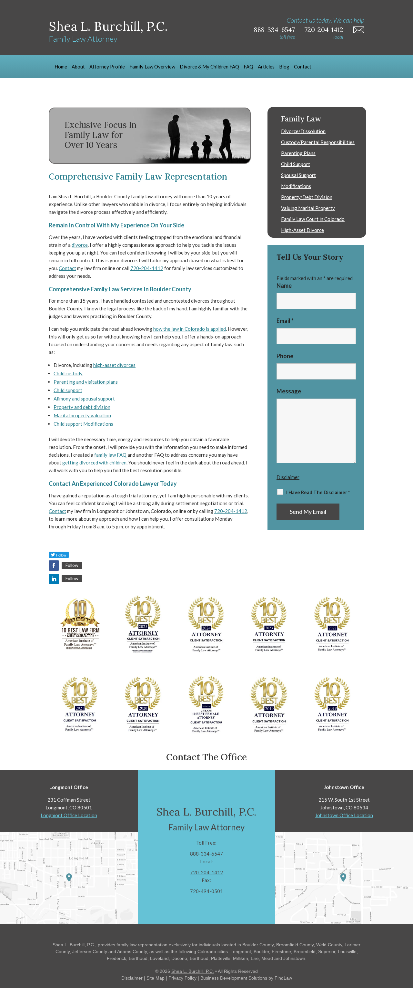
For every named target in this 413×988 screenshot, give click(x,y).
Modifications (296, 186)
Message (289, 391)
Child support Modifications (83, 424)
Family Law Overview (152, 66)
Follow (71, 565)
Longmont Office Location (69, 815)
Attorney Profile (107, 66)
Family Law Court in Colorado (313, 219)
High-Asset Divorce (302, 230)
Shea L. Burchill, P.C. (192, 971)
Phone (285, 355)
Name (284, 285)
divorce (80, 245)
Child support (68, 390)
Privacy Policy (182, 978)
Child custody (68, 373)
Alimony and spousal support (84, 398)
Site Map (155, 978)
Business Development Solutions (233, 978)
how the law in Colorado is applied (189, 329)
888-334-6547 (274, 30)
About (78, 66)
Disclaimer (288, 477)
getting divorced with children (94, 462)
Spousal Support (298, 175)
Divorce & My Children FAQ (209, 66)
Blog (284, 66)
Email (285, 320)
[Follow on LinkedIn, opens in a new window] (54, 579)
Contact (302, 66)
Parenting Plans (298, 153)
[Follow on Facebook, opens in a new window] (54, 565)
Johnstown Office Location (344, 815)
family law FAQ (110, 455)
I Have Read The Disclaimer (318, 492)
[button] (406, 941)
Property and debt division (82, 407)
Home (61, 66)
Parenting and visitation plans (86, 382)
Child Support (295, 164)
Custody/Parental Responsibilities (318, 142)
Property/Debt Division (306, 197)
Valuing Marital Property (308, 208)
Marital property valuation (82, 415)
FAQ (248, 66)
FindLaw (283, 978)
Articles (266, 66)
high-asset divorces (114, 365)
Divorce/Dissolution (303, 131)
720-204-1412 (324, 30)
